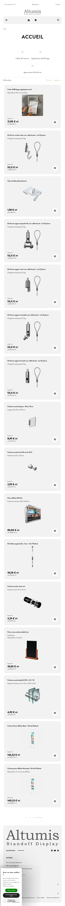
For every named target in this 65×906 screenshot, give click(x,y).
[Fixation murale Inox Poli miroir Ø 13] (32, 468)
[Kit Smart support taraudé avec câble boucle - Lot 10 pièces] (32, 377)
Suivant (40, 818)
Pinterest (58, 850)
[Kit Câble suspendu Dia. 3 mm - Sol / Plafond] (32, 557)
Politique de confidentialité (53, 897)
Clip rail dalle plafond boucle (17, 181)
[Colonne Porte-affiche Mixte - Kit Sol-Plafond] (32, 739)
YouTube (55, 850)
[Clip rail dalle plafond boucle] (32, 194)
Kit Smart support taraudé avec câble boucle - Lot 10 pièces (27, 360)
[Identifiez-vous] (29, 20)
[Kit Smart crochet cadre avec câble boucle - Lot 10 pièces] (32, 151)
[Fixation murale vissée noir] (32, 602)
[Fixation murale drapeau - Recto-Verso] (32, 422)
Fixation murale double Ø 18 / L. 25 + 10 (20, 680)
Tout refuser (15, 902)
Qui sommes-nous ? (10, 4)
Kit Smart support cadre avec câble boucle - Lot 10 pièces (26, 269)
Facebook (52, 850)
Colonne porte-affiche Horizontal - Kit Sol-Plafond (24, 768)
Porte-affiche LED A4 (14, 498)
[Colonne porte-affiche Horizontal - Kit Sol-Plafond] (32, 784)
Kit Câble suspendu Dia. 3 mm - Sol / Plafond (22, 543)
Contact (58, 4)
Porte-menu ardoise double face (18, 632)
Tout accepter (11, 890)
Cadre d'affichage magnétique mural (19, 89)
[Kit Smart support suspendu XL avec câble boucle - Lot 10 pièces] (32, 239)
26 (35, 817)
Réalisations (35, 4)
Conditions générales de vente (28, 897)
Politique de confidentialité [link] (11, 900)
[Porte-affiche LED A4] (32, 514)
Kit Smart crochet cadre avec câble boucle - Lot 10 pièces (26, 135)
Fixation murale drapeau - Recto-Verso (20, 406)
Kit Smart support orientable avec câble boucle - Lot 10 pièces (28, 315)
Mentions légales (40, 897)
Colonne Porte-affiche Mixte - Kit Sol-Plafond (22, 726)
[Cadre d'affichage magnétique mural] (32, 105)
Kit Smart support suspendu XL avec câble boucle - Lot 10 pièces (28, 223)
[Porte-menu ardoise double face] (32, 650)
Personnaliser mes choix (11, 895)
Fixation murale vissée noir (16, 586)
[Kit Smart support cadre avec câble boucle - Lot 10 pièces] (32, 285)
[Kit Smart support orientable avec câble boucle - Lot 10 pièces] (32, 331)
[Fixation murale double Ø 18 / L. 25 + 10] (32, 696)
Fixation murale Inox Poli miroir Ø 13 (19, 452)
